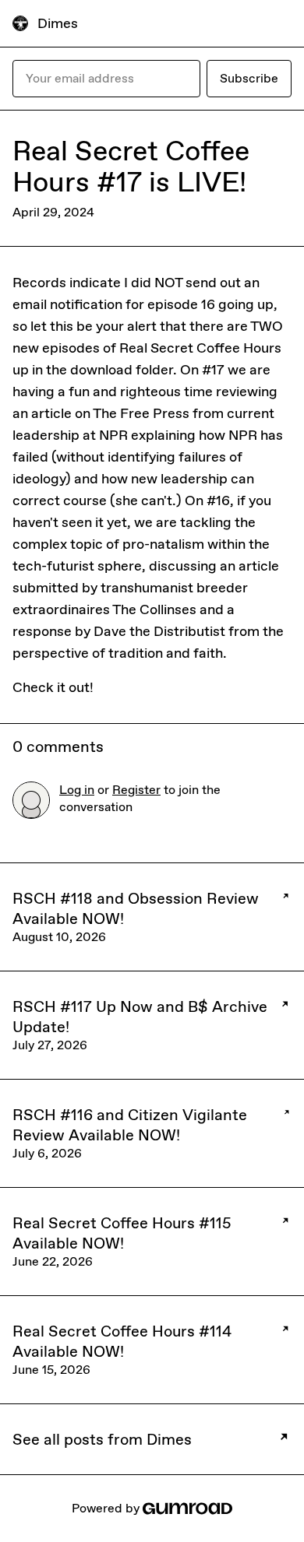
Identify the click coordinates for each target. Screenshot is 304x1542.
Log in (76, 789)
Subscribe (249, 78)
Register (136, 789)
